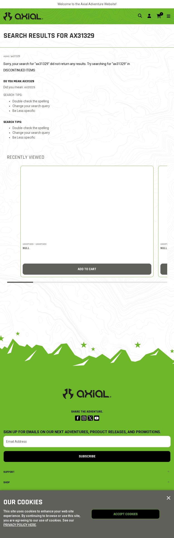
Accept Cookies (126, 514)
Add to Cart (87, 269)
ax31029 (29, 87)
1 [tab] (20, 282)
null (26, 248)
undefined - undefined (34, 244)
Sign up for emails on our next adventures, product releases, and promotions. (82, 432)
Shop (6, 482)
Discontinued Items (19, 70)
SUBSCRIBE (87, 456)
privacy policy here (19, 525)
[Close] (169, 498)
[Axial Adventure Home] (23, 16)
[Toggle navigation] (166, 16)
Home (6, 56)
